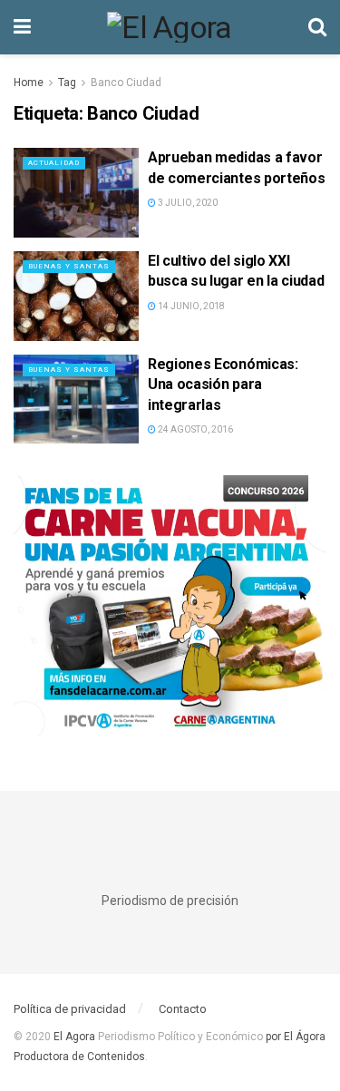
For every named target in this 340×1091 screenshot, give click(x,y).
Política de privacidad (70, 1009)
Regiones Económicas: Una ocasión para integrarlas (223, 385)
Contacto (183, 1009)
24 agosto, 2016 (194, 429)
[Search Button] (317, 27)
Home (29, 82)
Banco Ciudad (126, 82)
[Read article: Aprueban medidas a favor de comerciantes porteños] (76, 193)
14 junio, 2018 (190, 306)
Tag (67, 82)
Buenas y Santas (69, 266)
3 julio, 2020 (187, 203)
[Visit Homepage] (169, 27)
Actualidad (54, 163)
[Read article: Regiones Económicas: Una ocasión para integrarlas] (76, 399)
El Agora (75, 1036)
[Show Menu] (22, 27)
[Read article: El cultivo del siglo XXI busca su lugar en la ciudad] (76, 296)
